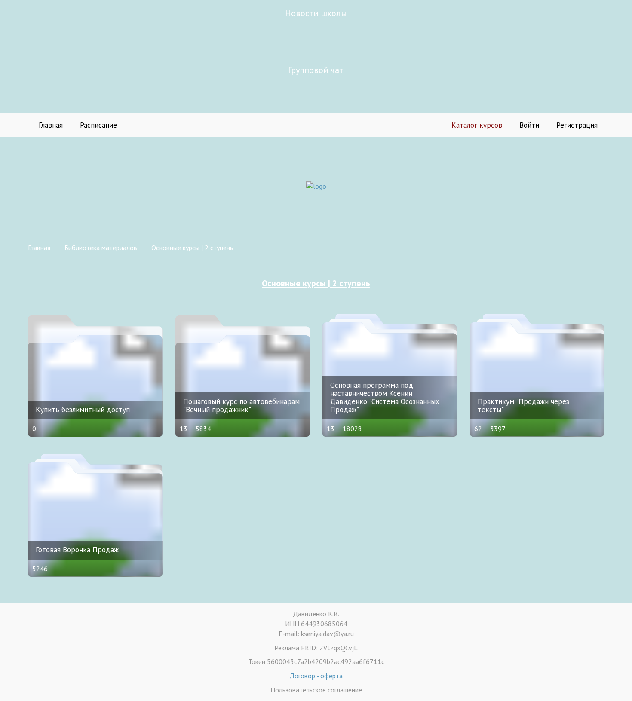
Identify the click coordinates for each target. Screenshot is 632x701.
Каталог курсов (476, 125)
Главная (51, 125)
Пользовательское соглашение (316, 690)
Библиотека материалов (100, 247)
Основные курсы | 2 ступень (192, 247)
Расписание (98, 125)
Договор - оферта (316, 675)
